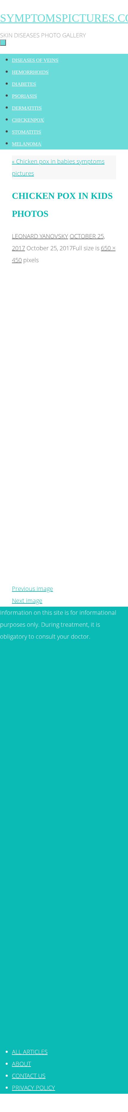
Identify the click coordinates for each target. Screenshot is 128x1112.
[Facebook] (64, 1034)
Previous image (32, 589)
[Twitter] (64, 769)
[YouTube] (64, 901)
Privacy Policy (33, 1088)
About (21, 1064)
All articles (30, 1052)
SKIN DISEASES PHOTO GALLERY (82, 1105)
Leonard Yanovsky (40, 236)
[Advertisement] (64, 281)
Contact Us (29, 1076)
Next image (27, 601)
